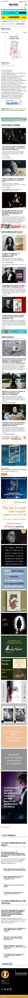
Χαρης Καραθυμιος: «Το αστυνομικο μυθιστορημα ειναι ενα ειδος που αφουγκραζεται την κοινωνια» (13, 854)
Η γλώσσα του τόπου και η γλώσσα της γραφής (14, 885)
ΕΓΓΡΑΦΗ (4, 474)
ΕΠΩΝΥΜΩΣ (6, 887)
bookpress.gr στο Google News (17, 108)
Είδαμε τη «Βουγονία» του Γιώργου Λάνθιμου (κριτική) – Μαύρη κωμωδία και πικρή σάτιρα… (15, 947)
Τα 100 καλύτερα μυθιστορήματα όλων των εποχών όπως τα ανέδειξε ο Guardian (14, 955)
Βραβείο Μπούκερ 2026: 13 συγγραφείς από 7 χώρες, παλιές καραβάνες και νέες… (15, 869)
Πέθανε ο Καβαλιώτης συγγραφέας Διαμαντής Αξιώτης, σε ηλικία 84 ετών (13, 180)
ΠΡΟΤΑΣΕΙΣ (6, 932)
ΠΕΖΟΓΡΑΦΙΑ (21, 24)
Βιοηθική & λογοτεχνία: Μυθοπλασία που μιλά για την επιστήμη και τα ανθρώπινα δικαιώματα (13, 424)
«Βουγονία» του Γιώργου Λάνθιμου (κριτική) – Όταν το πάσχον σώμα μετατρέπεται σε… (13, 938)
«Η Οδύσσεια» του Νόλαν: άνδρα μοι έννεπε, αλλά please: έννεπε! (13, 893)
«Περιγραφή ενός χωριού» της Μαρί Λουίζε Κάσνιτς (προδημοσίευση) (13, 286)
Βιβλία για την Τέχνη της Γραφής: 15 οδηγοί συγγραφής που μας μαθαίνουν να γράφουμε (13, 392)
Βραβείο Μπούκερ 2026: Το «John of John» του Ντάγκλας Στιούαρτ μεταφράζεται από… (14, 877)
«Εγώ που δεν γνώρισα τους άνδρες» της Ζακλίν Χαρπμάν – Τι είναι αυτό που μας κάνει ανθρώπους (13, 148)
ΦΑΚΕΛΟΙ (7, 964)
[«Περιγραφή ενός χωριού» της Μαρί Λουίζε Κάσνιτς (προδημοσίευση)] (14, 275)
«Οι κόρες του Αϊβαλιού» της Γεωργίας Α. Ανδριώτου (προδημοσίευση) (11, 254)
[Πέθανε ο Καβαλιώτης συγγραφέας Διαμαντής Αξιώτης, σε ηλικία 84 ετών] (14, 168)
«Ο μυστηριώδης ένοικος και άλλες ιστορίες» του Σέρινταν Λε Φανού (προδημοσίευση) (13, 316)
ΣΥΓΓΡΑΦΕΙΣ (9, 835)
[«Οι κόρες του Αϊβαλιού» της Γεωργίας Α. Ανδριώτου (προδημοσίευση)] (14, 243)
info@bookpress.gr (5, 983)
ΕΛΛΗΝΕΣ (2, 850)
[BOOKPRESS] (14, 4)
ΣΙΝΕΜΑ (5, 940)
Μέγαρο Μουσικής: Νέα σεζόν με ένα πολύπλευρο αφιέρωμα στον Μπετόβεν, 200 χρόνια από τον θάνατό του (12, 213)
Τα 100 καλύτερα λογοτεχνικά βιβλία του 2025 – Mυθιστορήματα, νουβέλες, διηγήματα (15, 929)
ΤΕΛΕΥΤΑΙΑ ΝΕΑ (6, 871)
